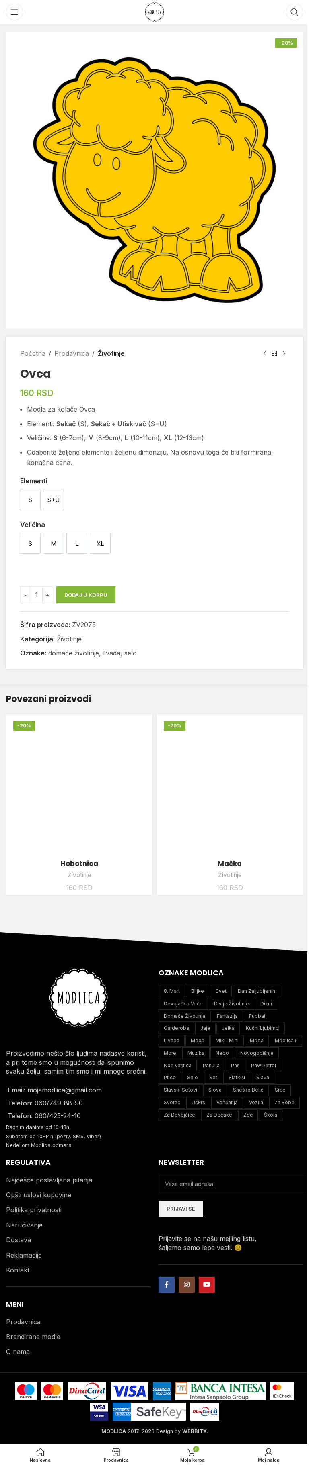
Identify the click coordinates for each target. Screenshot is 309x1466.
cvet (221, 991)
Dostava (18, 1240)
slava (262, 1077)
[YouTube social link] (207, 1285)
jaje (205, 1028)
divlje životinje (231, 1003)
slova (215, 1090)
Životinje (111, 353)
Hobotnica (79, 863)
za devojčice (179, 1115)
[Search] (294, 12)
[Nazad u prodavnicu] (274, 354)
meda (197, 1040)
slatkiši (237, 1077)
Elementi (33, 481)
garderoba (176, 1028)
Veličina (32, 525)
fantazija (227, 1016)
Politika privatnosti (34, 1210)
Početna (32, 353)
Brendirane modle (33, 1337)
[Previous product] (265, 354)
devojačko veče (183, 1003)
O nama (18, 1352)
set (213, 1077)
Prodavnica (71, 353)
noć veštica (178, 1065)
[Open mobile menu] (14, 12)
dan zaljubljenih (256, 991)
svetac (172, 1102)
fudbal (257, 1016)
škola (270, 1115)
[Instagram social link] (187, 1285)
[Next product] (284, 354)
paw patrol (263, 1065)
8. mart (172, 991)
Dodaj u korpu (85, 595)
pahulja (211, 1065)
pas (235, 1065)
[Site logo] (154, 11)
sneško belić (248, 1090)
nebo (222, 1053)
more (170, 1053)
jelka (228, 1028)
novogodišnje (257, 1053)
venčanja (227, 1102)
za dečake (219, 1115)
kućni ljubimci (263, 1028)
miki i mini (227, 1040)
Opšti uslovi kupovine (38, 1195)
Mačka (230, 863)
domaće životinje (73, 653)
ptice (170, 1077)
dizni (266, 1003)
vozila (256, 1102)
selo (130, 653)
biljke (197, 991)
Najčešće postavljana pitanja (49, 1180)
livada (111, 653)
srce (280, 1090)
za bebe (284, 1102)
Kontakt (17, 1270)
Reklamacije (24, 1255)
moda (257, 1040)
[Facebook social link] (167, 1285)
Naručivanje (24, 1225)
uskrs (198, 1102)
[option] (30, 500)
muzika (195, 1053)
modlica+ (286, 1040)
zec (248, 1115)
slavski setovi (180, 1090)
